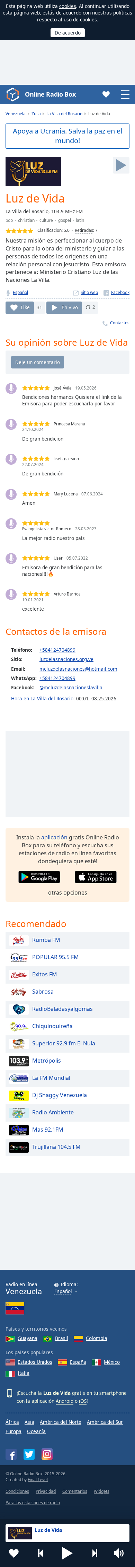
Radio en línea (24, 1288)
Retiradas (84, 230)
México (112, 1362)
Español (20, 292)
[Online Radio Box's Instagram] (47, 1454)
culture (46, 220)
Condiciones (17, 1491)
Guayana (27, 1338)
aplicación (54, 837)
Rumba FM (46, 940)
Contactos (119, 323)
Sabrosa (43, 992)
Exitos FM (44, 974)
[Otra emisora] (94, 1553)
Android (64, 1401)
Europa (13, 1431)
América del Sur (105, 1422)
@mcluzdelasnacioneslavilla (70, 687)
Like (25, 307)
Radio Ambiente (53, 1112)
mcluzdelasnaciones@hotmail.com (78, 669)
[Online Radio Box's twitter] (29, 1454)
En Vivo (70, 307)
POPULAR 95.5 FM (55, 957)
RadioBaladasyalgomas (62, 1009)
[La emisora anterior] (41, 1553)
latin (80, 220)
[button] (67, 1553)
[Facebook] (116, 292)
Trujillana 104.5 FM (56, 1147)
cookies (67, 6)
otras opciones (67, 892)
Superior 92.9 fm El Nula (63, 1043)
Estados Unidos (35, 1362)
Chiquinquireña (52, 1026)
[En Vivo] (121, 165)
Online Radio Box (50, 94)
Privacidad (46, 1491)
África (12, 1422)
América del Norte (60, 1422)
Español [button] (63, 1291)
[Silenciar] (121, 1553)
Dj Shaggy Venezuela (59, 1095)
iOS (83, 1401)
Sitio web (89, 292)
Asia (29, 1422)
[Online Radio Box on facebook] (11, 1454)
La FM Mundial (51, 1078)
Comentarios (74, 1491)
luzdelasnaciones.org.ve (66, 659)
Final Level (38, 1479)
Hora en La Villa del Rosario (42, 698)
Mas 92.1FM (47, 1130)
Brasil (61, 1338)
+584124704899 (57, 650)
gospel (64, 220)
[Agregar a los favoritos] (14, 1553)
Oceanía (36, 1431)
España (78, 1362)
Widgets (101, 1491)
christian (26, 220)
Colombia (96, 1338)
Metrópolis (46, 1061)
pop (9, 220)
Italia (23, 1373)
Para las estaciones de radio (33, 1503)
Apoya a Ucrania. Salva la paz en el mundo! (67, 136)
